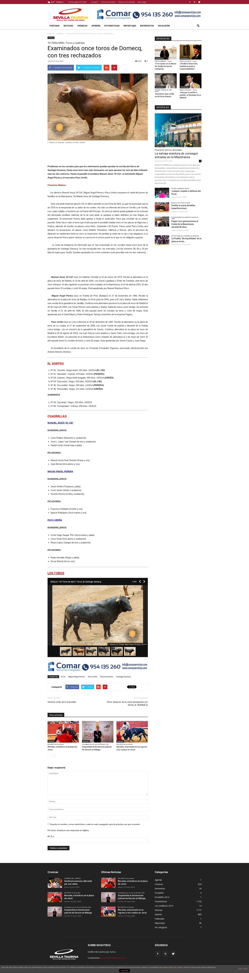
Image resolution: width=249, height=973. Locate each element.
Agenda (158, 879)
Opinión (96, 25)
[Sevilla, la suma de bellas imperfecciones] (162, 207)
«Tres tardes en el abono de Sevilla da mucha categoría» (165, 66)
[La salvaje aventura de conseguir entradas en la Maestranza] (178, 130)
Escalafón (164, 25)
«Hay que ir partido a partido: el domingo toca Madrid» (190, 95)
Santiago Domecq (123, 677)
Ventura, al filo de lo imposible (62, 702)
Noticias (68, 25)
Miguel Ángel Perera (76, 677)
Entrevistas (147, 25)
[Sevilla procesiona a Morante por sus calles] (55, 883)
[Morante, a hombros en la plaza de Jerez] (63, 732)
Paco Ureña (92, 677)
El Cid (63, 677)
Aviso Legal (141, 2)
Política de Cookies (108, 2)
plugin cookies (243, 969)
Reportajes (130, 25)
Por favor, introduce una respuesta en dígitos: (68, 830)
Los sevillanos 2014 (164, 905)
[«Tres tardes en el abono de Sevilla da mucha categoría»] (166, 52)
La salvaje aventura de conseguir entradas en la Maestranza (176, 155)
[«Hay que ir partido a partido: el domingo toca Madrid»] (191, 80)
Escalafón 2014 (162, 897)
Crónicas (82, 25)
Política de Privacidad (126, 2)
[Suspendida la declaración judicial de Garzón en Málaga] (97, 732)
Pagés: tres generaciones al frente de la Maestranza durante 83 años (184, 224)
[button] (198, 25)
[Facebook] (190, 2)
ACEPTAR (124, 971)
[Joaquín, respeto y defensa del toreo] (162, 193)
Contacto (94, 2)
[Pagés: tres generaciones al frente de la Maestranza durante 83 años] (162, 221)
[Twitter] (199, 2)
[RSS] (194, 2)
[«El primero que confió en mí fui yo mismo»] (166, 80)
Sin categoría (161, 927)
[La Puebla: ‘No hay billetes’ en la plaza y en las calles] (162, 240)
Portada (55, 25)
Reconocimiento (106, 677)
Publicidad (159, 918)
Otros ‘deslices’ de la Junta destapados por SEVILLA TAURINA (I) (127, 703)
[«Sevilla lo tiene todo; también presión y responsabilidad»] (191, 52)
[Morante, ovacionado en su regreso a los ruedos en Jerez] (132, 732)
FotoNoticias (112, 25)
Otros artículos (56, 715)
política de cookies (175, 967)
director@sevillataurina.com (114, 957)
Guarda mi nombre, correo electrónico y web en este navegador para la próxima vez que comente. (95, 824)
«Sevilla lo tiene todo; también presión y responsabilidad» (189, 66)
